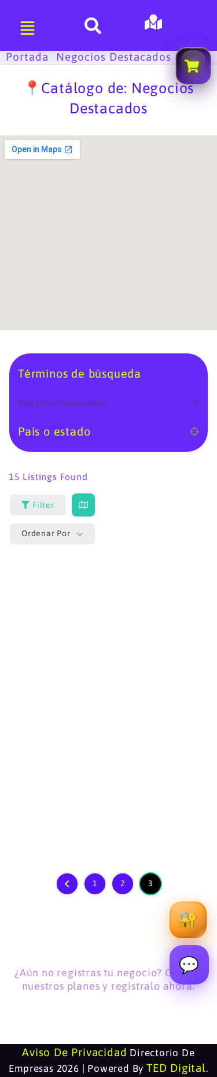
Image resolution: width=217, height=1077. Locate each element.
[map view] (83, 505)
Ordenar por (46, 533)
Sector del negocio (69, 403)
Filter (43, 505)
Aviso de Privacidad (74, 1052)
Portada (27, 56)
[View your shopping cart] (193, 66)
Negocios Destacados (113, 56)
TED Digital (176, 1067)
